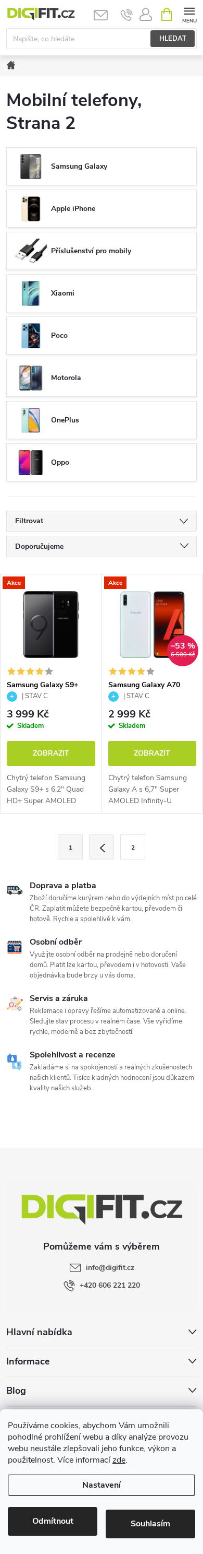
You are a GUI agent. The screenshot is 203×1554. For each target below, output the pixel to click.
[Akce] (51, 624)
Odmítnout (52, 1521)
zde (118, 1460)
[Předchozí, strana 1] (101, 847)
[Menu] (189, 14)
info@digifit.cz (110, 1268)
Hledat (172, 38)
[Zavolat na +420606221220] (126, 14)
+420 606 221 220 (110, 1285)
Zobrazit (51, 753)
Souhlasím (150, 1523)
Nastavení (101, 1485)
